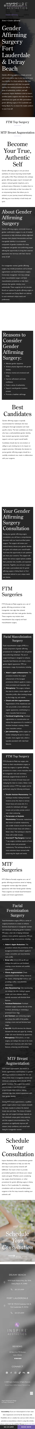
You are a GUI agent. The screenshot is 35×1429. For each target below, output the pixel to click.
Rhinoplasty (19, 1038)
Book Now (26, 1427)
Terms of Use (26, 1385)
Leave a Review (17, 1355)
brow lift (18, 960)
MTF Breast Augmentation (18, 132)
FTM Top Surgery (17, 122)
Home (4, 21)
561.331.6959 (30, 1424)
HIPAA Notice (17, 1385)
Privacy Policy (8, 1385)
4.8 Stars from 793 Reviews (17, 1352)
